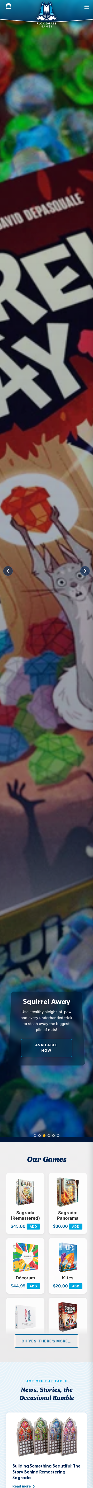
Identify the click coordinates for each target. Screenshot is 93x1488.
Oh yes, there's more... (46, 1341)
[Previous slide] (8, 571)
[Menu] (86, 6)
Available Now (46, 1048)
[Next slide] (85, 571)
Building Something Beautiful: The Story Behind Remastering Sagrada (46, 1472)
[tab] (35, 1135)
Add (33, 1226)
